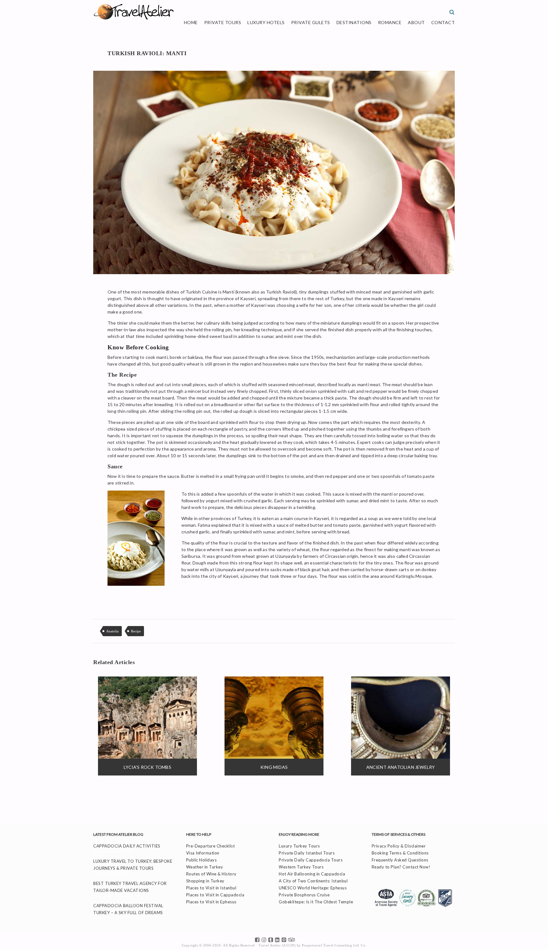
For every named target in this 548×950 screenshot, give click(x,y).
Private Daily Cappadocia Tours (310, 859)
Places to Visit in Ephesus (211, 901)
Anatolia (112, 631)
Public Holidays (201, 859)
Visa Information (202, 852)
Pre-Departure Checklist (210, 845)
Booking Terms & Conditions (400, 852)
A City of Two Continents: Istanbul (313, 880)
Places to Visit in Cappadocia (215, 894)
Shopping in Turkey (205, 880)
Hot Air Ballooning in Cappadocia (312, 873)
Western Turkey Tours (301, 866)
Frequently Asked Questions (400, 859)
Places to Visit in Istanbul (211, 887)
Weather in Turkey (204, 866)
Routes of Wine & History (211, 873)
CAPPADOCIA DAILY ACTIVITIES (126, 845)
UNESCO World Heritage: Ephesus (313, 887)
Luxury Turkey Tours (299, 845)
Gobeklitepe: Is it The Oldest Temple (316, 901)
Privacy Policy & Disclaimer (399, 845)
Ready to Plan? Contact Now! (401, 866)
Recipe (136, 631)
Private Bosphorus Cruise (304, 894)
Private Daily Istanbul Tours (307, 852)
